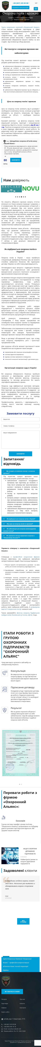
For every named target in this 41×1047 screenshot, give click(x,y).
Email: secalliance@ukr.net (12, 1029)
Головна (11, 18)
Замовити (16, 160)
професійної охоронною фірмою (26, 557)
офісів (30, 615)
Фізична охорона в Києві (24, 18)
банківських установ (19, 615)
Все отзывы (23, 921)
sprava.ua (28, 1042)
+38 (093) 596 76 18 (10, 1026)
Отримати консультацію (20, 7)
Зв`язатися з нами (12, 991)
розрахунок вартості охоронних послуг (20, 608)
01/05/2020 (23, 857)
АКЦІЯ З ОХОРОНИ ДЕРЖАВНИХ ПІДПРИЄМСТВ (30, 851)
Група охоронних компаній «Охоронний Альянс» (20, 27)
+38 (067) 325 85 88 (20, 3)
